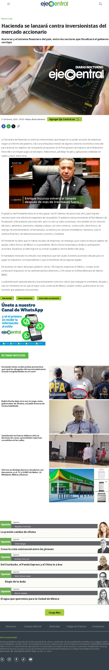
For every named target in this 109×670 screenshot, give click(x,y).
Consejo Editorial (32, 626)
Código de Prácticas (76, 626)
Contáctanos (98, 626)
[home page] (54, 4)
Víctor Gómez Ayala (23, 576)
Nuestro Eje (6, 18)
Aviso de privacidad (8, 637)
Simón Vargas (20, 543)
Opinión (16, 522)
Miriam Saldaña (21, 593)
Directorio (11, 626)
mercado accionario (49, 298)
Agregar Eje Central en (62, 119)
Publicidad (54, 626)
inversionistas (25, 298)
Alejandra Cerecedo (23, 526)
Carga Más (54, 612)
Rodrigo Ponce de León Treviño (22, 560)
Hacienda (7, 298)
